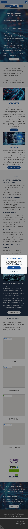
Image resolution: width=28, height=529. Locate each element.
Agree (14, 268)
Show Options (13, 271)
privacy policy (19, 264)
